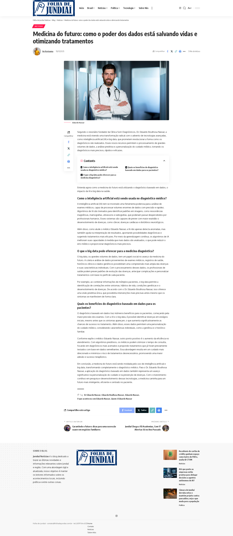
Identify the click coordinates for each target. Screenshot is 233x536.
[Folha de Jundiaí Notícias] (54, 8)
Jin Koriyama (47, 51)
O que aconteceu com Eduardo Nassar (93, 399)
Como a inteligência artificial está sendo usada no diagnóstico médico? (99, 168)
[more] (152, 8)
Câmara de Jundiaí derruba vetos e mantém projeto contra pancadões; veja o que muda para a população (189, 495)
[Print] (180, 51)
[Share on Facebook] (167, 51)
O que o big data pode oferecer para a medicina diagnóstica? (98, 176)
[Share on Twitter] (172, 51)
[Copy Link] (176, 51)
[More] (184, 51)
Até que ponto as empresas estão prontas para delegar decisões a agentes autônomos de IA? (188, 475)
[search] (184, 8)
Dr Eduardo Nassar (92, 395)
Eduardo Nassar (132, 395)
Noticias (39, 26)
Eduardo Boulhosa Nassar (113, 395)
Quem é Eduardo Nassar (121, 399)
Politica (182, 505)
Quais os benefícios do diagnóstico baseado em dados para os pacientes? (141, 168)
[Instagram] (180, 8)
